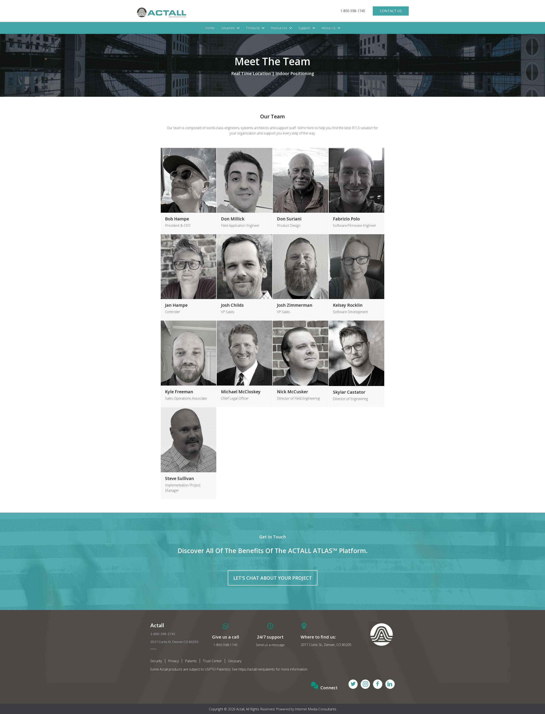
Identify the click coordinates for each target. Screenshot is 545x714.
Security (156, 661)
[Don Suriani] (300, 191)
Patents (191, 661)
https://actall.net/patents (256, 669)
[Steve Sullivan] (188, 453)
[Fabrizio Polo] (356, 191)
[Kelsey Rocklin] (356, 277)
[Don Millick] (244, 191)
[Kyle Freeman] (188, 364)
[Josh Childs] (244, 277)
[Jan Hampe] (188, 277)
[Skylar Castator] (356, 364)
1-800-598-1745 (225, 645)
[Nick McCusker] (300, 364)
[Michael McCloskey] (244, 364)
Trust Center (212, 661)
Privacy (173, 661)
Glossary (234, 661)
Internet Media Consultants (315, 709)
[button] (353, 11)
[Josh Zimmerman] (300, 277)
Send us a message (270, 645)
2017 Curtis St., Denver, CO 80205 (326, 644)
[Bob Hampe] (188, 191)
